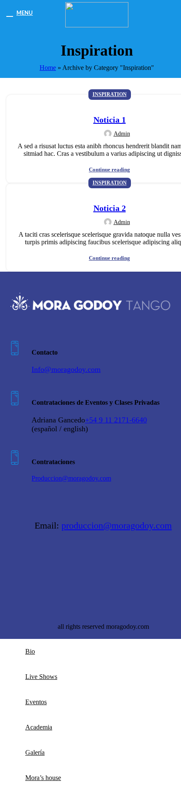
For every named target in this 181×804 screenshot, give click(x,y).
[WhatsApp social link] (61, 566)
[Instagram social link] (37, 566)
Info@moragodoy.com (66, 369)
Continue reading (109, 169)
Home (48, 67)
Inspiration (110, 94)
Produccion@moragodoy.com (71, 478)
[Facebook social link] (12, 566)
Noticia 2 (109, 208)
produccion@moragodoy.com (116, 525)
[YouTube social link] (49, 566)
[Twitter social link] (25, 566)
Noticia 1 (109, 119)
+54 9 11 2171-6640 (116, 420)
